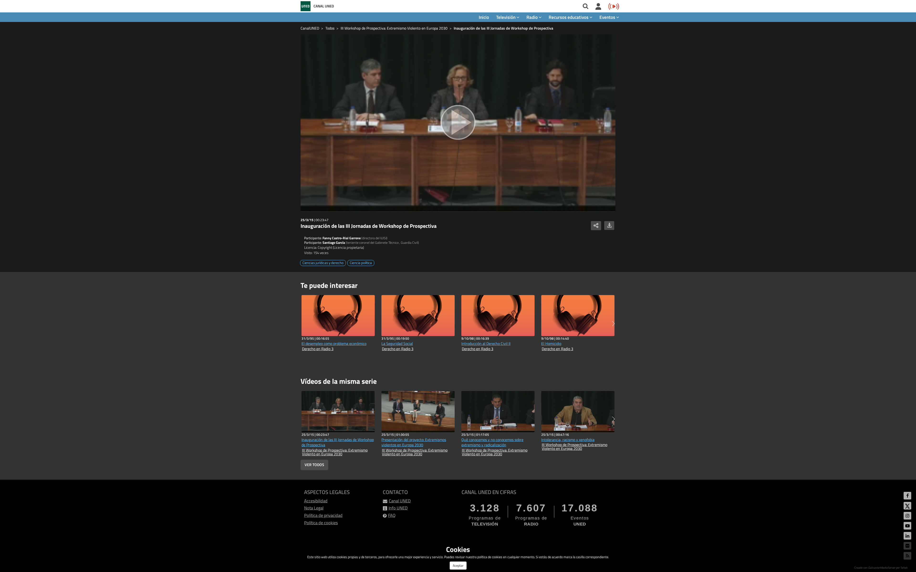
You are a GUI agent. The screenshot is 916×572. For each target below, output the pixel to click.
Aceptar (458, 565)
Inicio (484, 17)
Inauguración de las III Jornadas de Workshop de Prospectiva (503, 28)
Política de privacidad (323, 515)
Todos (329, 28)
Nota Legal (313, 508)
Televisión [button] (506, 17)
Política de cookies (321, 523)
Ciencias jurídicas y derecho (323, 262)
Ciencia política (361, 262)
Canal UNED (400, 501)
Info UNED (398, 508)
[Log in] (598, 6)
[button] (613, 323)
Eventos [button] (607, 17)
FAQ (392, 515)
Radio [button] (532, 17)
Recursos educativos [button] (569, 17)
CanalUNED (310, 28)
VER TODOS (314, 465)
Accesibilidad (316, 501)
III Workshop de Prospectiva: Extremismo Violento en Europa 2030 (394, 28)
